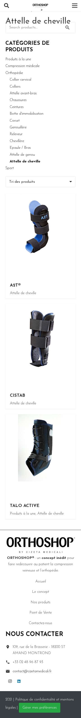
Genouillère (18, 127)
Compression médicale (22, 66)
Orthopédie (14, 73)
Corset (15, 121)
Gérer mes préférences (39, 707)
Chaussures (18, 100)
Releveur (16, 134)
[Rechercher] (6, 5)
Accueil (40, 581)
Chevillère (17, 141)
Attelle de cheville (25, 161)
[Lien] (40, 5)
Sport (9, 168)
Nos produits (40, 602)
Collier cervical (20, 80)
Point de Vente (40, 613)
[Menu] (74, 5)
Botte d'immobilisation (26, 114)
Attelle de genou (22, 155)
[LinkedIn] (18, 681)
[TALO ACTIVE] (40, 466)
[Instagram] (9, 681)
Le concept (40, 592)
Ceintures (17, 107)
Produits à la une (18, 59)
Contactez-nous (40, 623)
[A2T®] (40, 246)
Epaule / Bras (20, 148)
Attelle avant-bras (23, 93)
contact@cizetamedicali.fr (32, 671)
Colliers (15, 86)
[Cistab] (40, 356)
